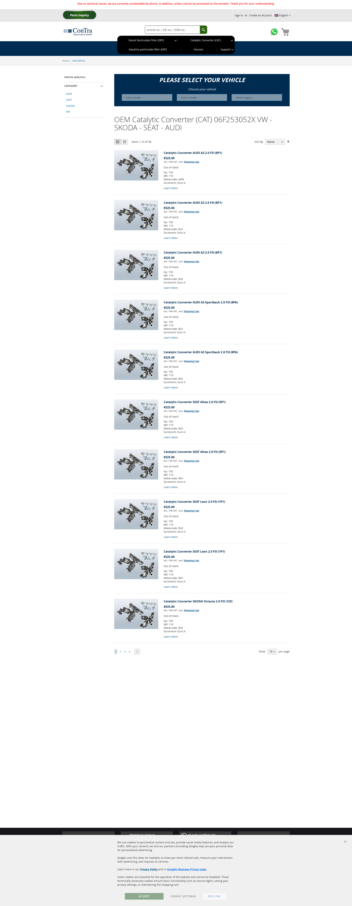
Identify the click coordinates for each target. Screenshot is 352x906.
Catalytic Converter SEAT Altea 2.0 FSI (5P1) (194, 402)
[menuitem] (147, 40)
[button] (282, 15)
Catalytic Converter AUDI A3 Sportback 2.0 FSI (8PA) (201, 302)
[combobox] (176, 30)
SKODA (70, 106)
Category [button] (70, 86)
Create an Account (260, 15)
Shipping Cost (191, 161)
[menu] (176, 45)
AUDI (69, 93)
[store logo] (78, 31)
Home (65, 60)
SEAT (69, 100)
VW (68, 111)
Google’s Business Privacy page (187, 869)
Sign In (239, 15)
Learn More (171, 188)
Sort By (258, 141)
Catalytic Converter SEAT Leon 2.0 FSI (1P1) (194, 502)
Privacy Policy (149, 869)
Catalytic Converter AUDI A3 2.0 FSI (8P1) (193, 153)
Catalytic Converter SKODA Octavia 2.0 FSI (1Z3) (198, 601)
